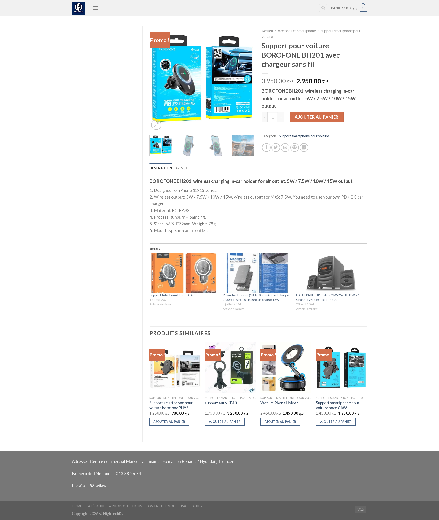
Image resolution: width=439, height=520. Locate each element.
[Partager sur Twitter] (275, 147)
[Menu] (95, 8)
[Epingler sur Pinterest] (294, 147)
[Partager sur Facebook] (266, 147)
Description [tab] (161, 168)
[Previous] (157, 78)
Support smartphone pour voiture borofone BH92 (171, 405)
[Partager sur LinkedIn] (304, 147)
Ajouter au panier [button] (169, 421)
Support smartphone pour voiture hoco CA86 (337, 405)
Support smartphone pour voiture (304, 136)
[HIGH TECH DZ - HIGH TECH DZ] (78, 8)
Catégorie (95, 506)
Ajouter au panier (316, 116)
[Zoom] (156, 125)
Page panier (192, 506)
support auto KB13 (221, 403)
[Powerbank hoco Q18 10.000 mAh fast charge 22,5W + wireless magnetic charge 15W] (257, 273)
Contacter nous (162, 506)
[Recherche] (323, 8)
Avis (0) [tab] (181, 168)
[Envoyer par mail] (285, 147)
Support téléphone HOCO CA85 (173, 295)
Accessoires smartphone (297, 31)
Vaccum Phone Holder (279, 403)
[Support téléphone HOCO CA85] (184, 273)
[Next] (247, 78)
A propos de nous (125, 506)
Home (77, 506)
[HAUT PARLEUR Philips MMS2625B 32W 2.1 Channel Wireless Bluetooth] (330, 273)
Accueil (267, 31)
